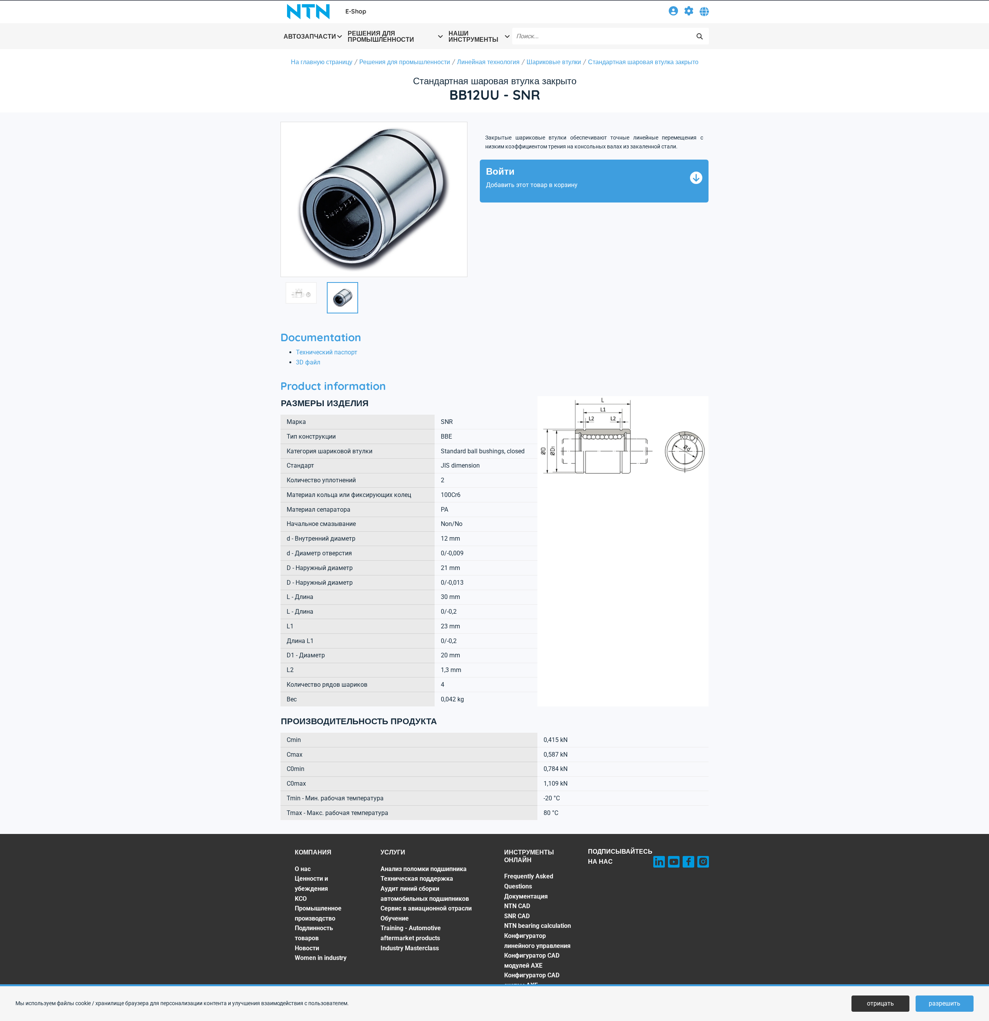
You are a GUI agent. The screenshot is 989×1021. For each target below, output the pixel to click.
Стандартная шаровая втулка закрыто (643, 62)
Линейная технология (488, 62)
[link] (673, 12)
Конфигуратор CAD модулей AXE (531, 960)
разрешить (944, 1003)
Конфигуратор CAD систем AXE (531, 980)
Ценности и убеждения (311, 883)
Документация (526, 896)
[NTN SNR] (308, 11)
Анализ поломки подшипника (424, 869)
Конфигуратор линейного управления (537, 941)
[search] (700, 36)
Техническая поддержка (417, 878)
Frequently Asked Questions (528, 881)
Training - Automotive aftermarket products (411, 933)
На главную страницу (321, 62)
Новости (307, 948)
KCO (301, 898)
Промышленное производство (318, 913)
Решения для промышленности (404, 62)
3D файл (308, 362)
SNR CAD (517, 916)
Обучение (395, 918)
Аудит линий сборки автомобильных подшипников (425, 893)
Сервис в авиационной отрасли (426, 908)
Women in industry (321, 957)
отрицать (880, 1003)
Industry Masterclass (410, 948)
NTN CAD (517, 906)
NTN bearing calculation (537, 925)
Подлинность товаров (314, 933)
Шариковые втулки (554, 62)
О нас (303, 869)
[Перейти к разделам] (688, 12)
